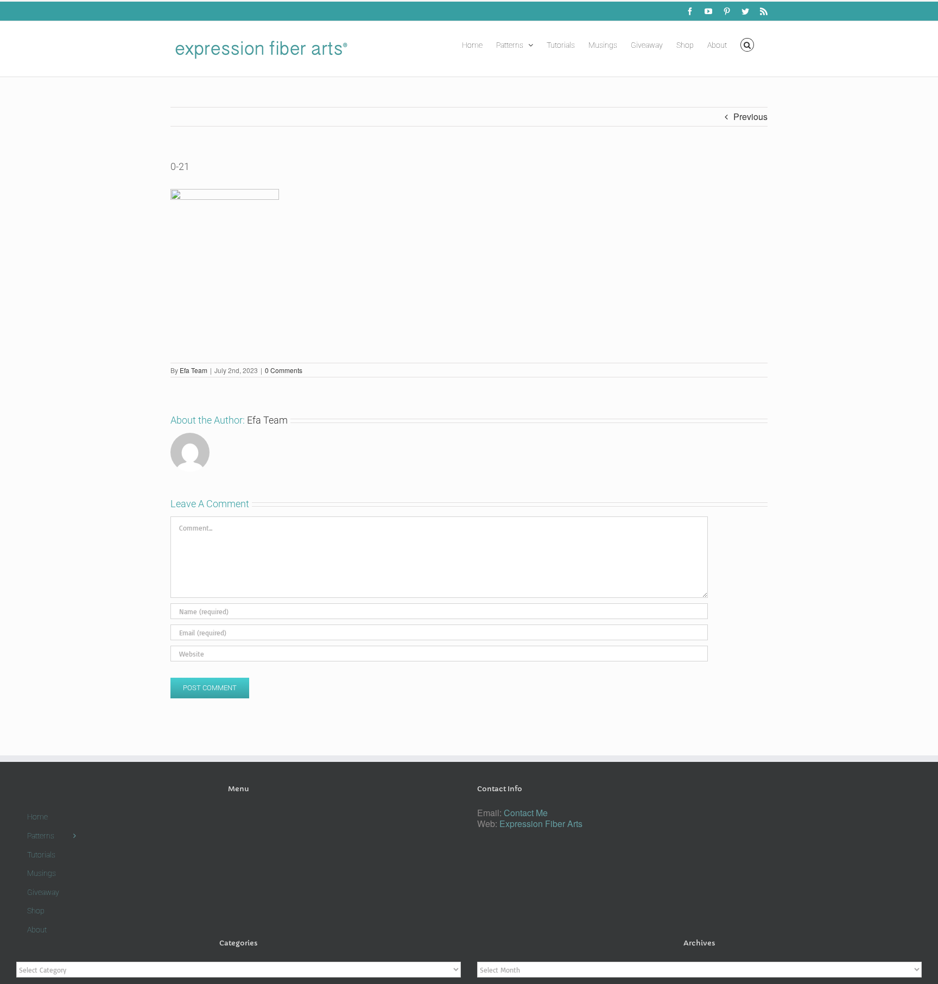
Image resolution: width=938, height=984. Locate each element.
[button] (747, 44)
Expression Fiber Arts (540, 823)
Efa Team (193, 370)
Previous (750, 116)
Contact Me (526, 812)
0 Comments (283, 370)
